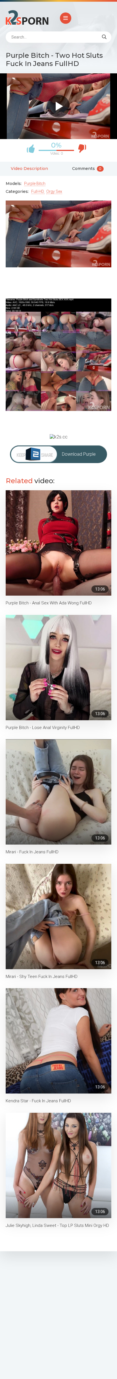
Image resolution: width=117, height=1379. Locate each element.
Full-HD (37, 191)
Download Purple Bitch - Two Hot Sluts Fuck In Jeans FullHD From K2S (82, 457)
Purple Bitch (34, 183)
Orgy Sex (54, 191)
